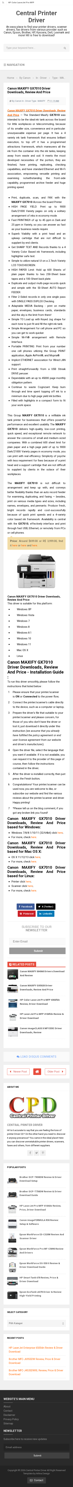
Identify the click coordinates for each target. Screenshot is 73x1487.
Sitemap (8, 1423)
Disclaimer (9, 1415)
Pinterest (28, 913)
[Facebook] (30, 1153)
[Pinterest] (43, 1153)
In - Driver (26, 101)
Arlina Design (43, 1473)
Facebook (26, 906)
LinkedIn (47, 913)
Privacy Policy (11, 1419)
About (7, 1406)
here (14, 545)
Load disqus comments (38, 1056)
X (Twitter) (47, 906)
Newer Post (20, 1071)
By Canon (16, 101)
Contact (8, 1410)
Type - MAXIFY (38, 101)
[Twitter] (36, 1153)
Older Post (53, 1071)
